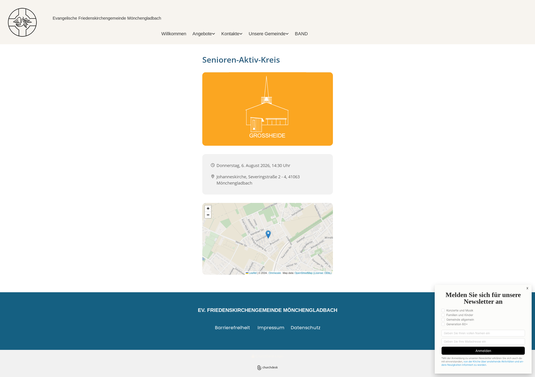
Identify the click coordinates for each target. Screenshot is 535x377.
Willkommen (173, 33)
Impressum (270, 327)
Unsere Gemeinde (267, 33)
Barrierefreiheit (232, 327)
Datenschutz (305, 327)
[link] (203, 34)
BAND (301, 33)
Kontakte (230, 33)
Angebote (202, 33)
